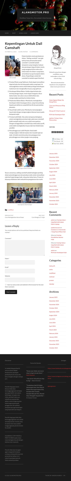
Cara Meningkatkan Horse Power (14, 216)
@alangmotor (52, 386)
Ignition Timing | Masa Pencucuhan (56, 119)
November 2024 (54, 161)
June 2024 (52, 179)
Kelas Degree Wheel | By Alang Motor (56, 101)
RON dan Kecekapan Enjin (57, 114)
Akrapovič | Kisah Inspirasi (57, 111)
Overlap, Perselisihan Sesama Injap (57, 237)
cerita (51, 269)
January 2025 (53, 153)
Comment (8, 238)
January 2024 (53, 193)
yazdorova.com (55, 227)
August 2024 (53, 171)
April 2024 (52, 182)
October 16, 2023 (10, 51)
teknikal (51, 284)
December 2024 (54, 157)
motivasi (51, 277)
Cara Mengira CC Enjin (38, 216)
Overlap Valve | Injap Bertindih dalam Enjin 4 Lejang (58, 222)
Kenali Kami (23, 33)
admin (53, 220)
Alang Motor (23, 51)
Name (7, 258)
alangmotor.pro (35, 12)
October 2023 (53, 204)
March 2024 (53, 186)
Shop (14, 33)
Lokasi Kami (35, 33)
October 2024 (53, 164)
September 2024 (54, 168)
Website (7, 276)
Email (7, 267)
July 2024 (52, 175)
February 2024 (53, 189)
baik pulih (52, 266)
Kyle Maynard (30, 375)
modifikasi (11, 210)
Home (7, 33)
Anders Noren (57, 475)
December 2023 (54, 197)
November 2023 (54, 200)
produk (51, 280)
